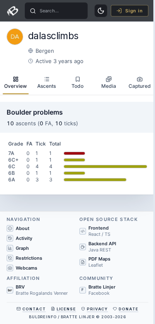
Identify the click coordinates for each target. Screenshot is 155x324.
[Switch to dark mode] (100, 10)
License (66, 309)
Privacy (97, 309)
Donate (128, 309)
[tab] (15, 83)
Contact (33, 309)
